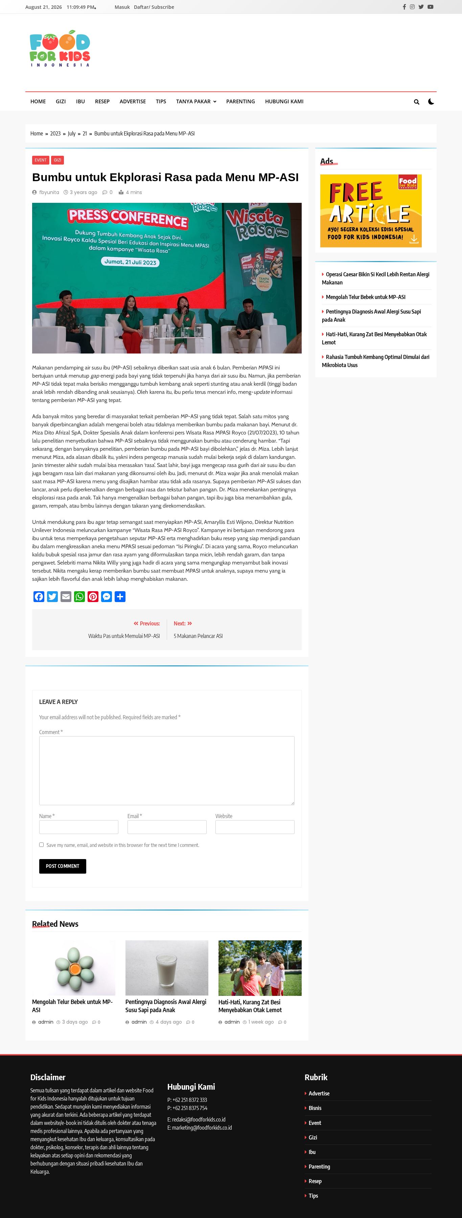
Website (223, 816)
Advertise (133, 101)
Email (135, 816)
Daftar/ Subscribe (154, 7)
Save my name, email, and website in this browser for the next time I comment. (123, 844)
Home (38, 101)
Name (47, 816)
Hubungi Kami (284, 101)
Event (41, 160)
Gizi (61, 101)
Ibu (80, 101)
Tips (161, 101)
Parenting (240, 101)
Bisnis (315, 1107)
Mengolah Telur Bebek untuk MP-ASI (366, 296)
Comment (51, 732)
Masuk (122, 7)
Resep (102, 101)
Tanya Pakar (193, 101)
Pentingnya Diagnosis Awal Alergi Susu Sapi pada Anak (165, 1005)
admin (45, 1022)
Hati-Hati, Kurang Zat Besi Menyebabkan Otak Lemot (250, 1006)
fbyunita (49, 192)
